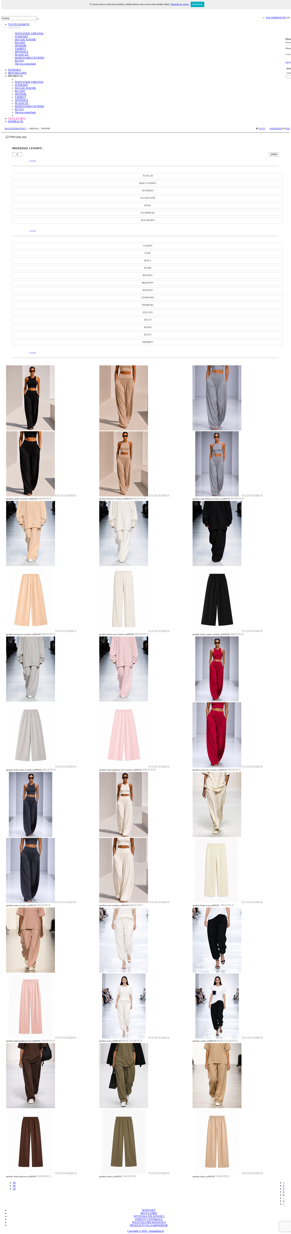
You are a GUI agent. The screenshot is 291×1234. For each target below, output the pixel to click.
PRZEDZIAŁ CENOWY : (27, 148)
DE (260, 128)
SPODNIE (20, 45)
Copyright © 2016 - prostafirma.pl (145, 1231)
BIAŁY (147, 260)
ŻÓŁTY (148, 320)
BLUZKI (20, 42)
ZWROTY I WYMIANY (149, 1219)
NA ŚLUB (148, 175)
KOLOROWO (148, 220)
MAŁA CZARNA (147, 183)
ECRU (148, 253)
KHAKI (148, 327)
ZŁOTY (148, 334)
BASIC (147, 205)
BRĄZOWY (148, 283)
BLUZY (19, 60)
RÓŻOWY (148, 290)
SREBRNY (147, 342)
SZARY (148, 268)
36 (14, 1185)
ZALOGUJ (271, 17)
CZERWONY (147, 297)
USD (271, 128)
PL (257, 128)
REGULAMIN (149, 1213)
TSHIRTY (20, 48)
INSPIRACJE (15, 121)
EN (263, 128)
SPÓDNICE (21, 51)
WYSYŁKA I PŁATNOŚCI (149, 1216)
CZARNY (148, 245)
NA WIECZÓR (147, 198)
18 (14, 1182)
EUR (288, 128)
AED (280, 128)
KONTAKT (149, 1210)
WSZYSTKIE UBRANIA (29, 33)
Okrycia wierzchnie (25, 63)
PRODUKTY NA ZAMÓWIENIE (149, 1225)
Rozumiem (197, 4)
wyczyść (32, 161)
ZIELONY (147, 312)
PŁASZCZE (21, 54)
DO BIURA (147, 190)
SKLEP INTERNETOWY (15, 128)
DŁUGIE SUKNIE (25, 39)
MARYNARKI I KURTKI (29, 57)
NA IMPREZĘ (148, 213)
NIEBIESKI (148, 305)
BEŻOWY (148, 275)
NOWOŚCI (14, 69)
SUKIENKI (21, 36)
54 (14, 1188)
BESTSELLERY (17, 72)
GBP (276, 128)
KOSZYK (281, 17)
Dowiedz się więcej (180, 4)
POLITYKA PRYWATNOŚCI (149, 1222)
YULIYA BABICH (18, 24)
